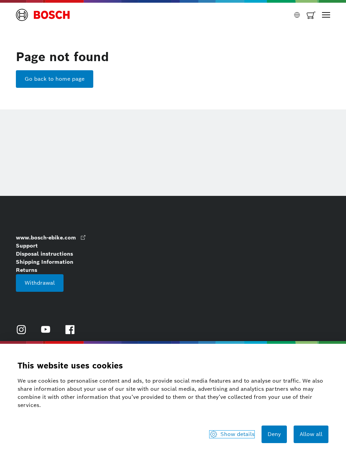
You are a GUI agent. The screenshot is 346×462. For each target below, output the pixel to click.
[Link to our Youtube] (45, 329)
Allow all (311, 434)
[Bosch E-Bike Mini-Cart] (311, 14)
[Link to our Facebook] (70, 329)
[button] (43, 15)
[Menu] (326, 15)
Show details (237, 434)
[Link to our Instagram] (21, 329)
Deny (274, 434)
